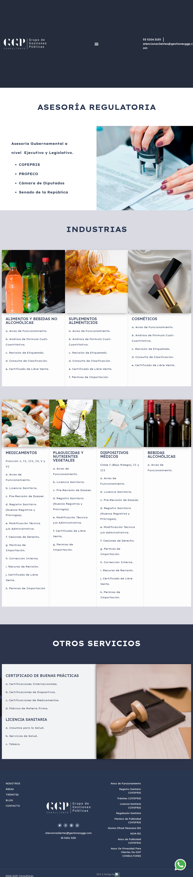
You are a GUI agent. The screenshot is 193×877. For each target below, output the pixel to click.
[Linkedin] (71, 825)
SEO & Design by (105, 874)
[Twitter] (60, 825)
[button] (96, 44)
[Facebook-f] (66, 825)
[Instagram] (77, 825)
